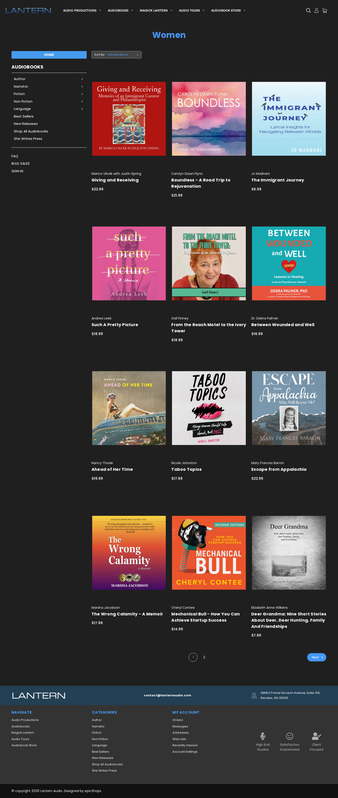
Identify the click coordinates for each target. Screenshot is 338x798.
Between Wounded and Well (282, 324)
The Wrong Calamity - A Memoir (127, 614)
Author (19, 78)
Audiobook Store (226, 10)
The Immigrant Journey (277, 180)
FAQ (14, 156)
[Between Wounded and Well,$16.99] (289, 263)
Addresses (180, 732)
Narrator (21, 86)
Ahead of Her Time (112, 469)
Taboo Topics (186, 469)
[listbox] (124, 54)
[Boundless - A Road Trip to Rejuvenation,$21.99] (209, 119)
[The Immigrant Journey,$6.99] (289, 119)
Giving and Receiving (115, 180)
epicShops (93, 791)
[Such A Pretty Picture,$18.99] (129, 263)
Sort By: (99, 54)
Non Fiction (23, 101)
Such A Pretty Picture (115, 324)
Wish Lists (179, 739)
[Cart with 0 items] (324, 10)
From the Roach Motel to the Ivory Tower (208, 328)
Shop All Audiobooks (31, 131)
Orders (177, 720)
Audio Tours (189, 10)
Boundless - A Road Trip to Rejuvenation (200, 183)
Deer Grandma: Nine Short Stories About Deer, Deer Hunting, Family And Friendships (288, 620)
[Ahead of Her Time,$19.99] (129, 408)
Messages (180, 726)
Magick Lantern (154, 10)
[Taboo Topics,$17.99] (209, 408)
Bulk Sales (20, 163)
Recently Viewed (185, 745)
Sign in (17, 171)
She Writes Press (28, 138)
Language (22, 108)
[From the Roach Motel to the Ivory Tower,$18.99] (209, 263)
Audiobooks (118, 10)
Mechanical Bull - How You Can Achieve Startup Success (205, 617)
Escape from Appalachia (279, 469)
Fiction (19, 93)
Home (49, 54)
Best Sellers (24, 116)
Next (316, 657)
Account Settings (185, 751)
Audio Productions (80, 10)
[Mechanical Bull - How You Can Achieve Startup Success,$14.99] (209, 552)
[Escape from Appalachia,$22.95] (289, 408)
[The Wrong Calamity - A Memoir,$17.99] (129, 552)
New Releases (26, 123)
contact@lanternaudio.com (167, 695)
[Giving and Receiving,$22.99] (129, 119)
